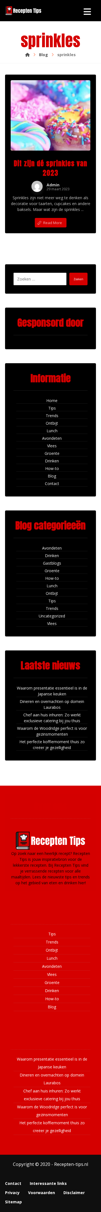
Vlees (52, 445)
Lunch (52, 430)
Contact (52, 483)
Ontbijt (52, 423)
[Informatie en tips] (23, 11)
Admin (53, 185)
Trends (52, 415)
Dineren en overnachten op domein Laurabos (52, 704)
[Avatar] (37, 186)
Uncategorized (52, 616)
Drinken (52, 461)
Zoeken (78, 279)
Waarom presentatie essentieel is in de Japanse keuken (52, 691)
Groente (52, 453)
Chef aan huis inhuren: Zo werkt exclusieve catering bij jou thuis (52, 717)
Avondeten (52, 438)
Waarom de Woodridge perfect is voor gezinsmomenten (52, 731)
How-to (52, 468)
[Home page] (27, 54)
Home (52, 400)
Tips (52, 408)
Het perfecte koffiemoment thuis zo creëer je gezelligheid (52, 744)
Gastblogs (52, 563)
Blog (52, 476)
